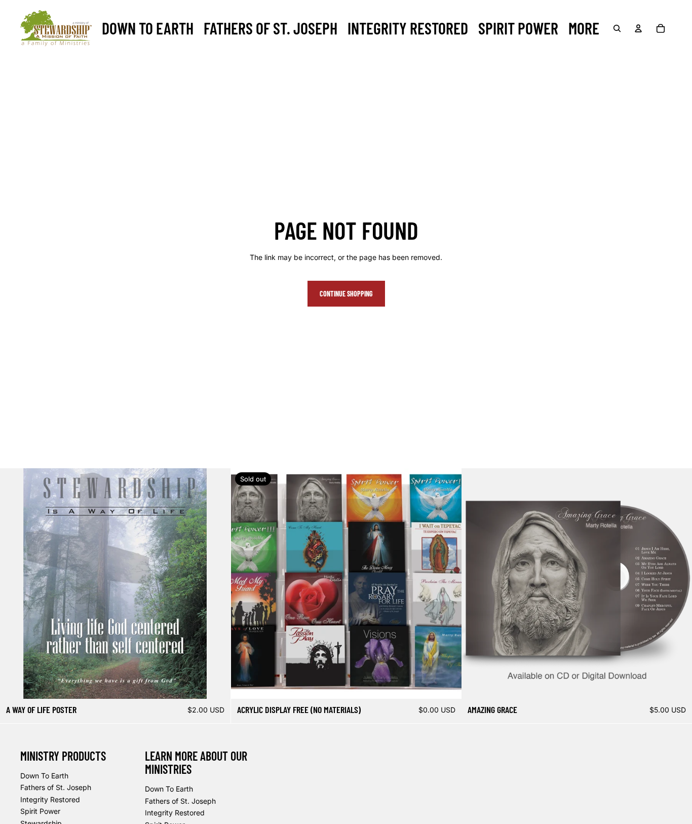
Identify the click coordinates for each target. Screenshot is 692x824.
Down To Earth (44, 775)
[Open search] (617, 28)
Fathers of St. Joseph (55, 787)
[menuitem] (148, 28)
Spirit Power (40, 811)
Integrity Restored (50, 799)
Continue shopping (346, 293)
